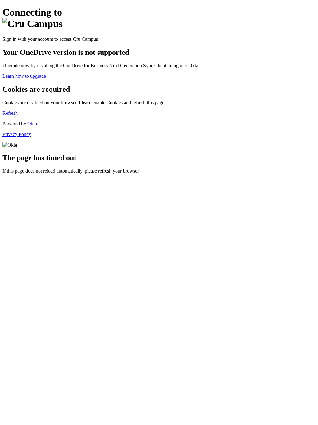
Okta (32, 123)
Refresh (10, 113)
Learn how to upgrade (24, 76)
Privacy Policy (16, 134)
